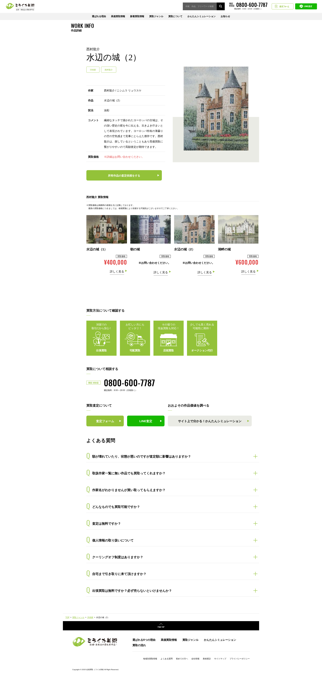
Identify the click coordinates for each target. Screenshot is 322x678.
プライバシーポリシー (240, 659)
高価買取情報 (118, 16)
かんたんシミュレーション (201, 16)
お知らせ (225, 16)
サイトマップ (220, 659)
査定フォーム (282, 6)
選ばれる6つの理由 (143, 639)
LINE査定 (306, 6)
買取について (175, 16)
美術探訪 (207, 659)
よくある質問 (166, 659)
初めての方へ (182, 659)
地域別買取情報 (150, 659)
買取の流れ (139, 645)
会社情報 (195, 659)
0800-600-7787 (129, 382)
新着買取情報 (137, 16)
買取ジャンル (156, 16)
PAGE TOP (161, 627)
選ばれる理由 (99, 16)
